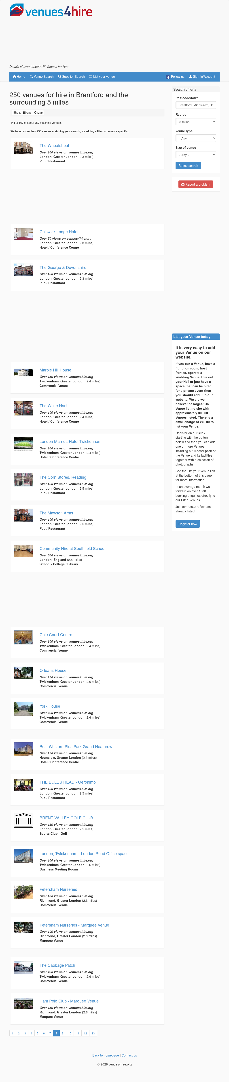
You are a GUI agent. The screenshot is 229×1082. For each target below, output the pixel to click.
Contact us (129, 1055)
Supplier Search (73, 76)
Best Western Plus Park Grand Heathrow (76, 746)
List (18, 112)
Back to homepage (105, 1055)
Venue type (184, 131)
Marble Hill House (55, 370)
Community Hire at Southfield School (72, 548)
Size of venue (186, 147)
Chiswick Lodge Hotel (59, 231)
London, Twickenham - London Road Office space (84, 853)
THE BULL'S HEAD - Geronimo (68, 782)
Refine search (188, 165)
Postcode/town (187, 98)
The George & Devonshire (63, 267)
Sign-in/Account (203, 76)
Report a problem (197, 184)
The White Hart (53, 405)
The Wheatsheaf (54, 145)
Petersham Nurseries (58, 889)
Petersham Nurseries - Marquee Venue (74, 925)
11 (77, 1033)
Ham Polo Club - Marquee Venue (69, 1001)
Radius (181, 114)
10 (69, 1033)
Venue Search (43, 76)
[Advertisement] (167, 33)
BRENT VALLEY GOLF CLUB (66, 817)
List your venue (103, 76)
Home (20, 76)
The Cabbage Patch (57, 965)
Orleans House (53, 670)
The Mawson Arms (56, 513)
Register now (187, 524)
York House (50, 706)
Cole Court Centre (56, 634)
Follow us (177, 76)
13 (93, 1033)
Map (40, 112)
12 (85, 1033)
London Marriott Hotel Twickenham (71, 441)
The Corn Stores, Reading (63, 477)
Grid (29, 112)
